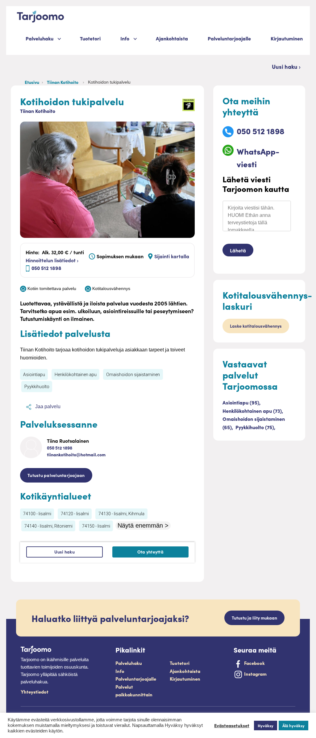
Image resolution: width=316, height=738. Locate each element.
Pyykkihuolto (36, 386)
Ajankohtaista (172, 38)
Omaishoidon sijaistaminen (133, 374)
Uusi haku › (286, 66)
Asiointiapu (34, 374)
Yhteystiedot (34, 691)
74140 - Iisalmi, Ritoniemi (48, 526)
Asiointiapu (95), (241, 402)
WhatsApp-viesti (258, 157)
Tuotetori (90, 38)
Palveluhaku (39, 38)
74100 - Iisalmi (37, 513)
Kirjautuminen (287, 38)
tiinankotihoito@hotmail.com (76, 454)
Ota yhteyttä (150, 552)
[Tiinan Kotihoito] (188, 105)
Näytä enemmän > (143, 525)
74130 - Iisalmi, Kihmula (121, 513)
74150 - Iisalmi (96, 526)
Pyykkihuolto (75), (255, 427)
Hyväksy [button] (265, 725)
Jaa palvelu (47, 406)
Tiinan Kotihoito (63, 82)
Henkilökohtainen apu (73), (252, 410)
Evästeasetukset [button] (231, 725)
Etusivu (32, 82)
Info (119, 671)
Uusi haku (64, 552)
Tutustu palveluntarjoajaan (56, 475)
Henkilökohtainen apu (76, 374)
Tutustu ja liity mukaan (254, 618)
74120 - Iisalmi (75, 513)
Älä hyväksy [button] (293, 725)
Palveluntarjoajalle (229, 38)
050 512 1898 (46, 267)
